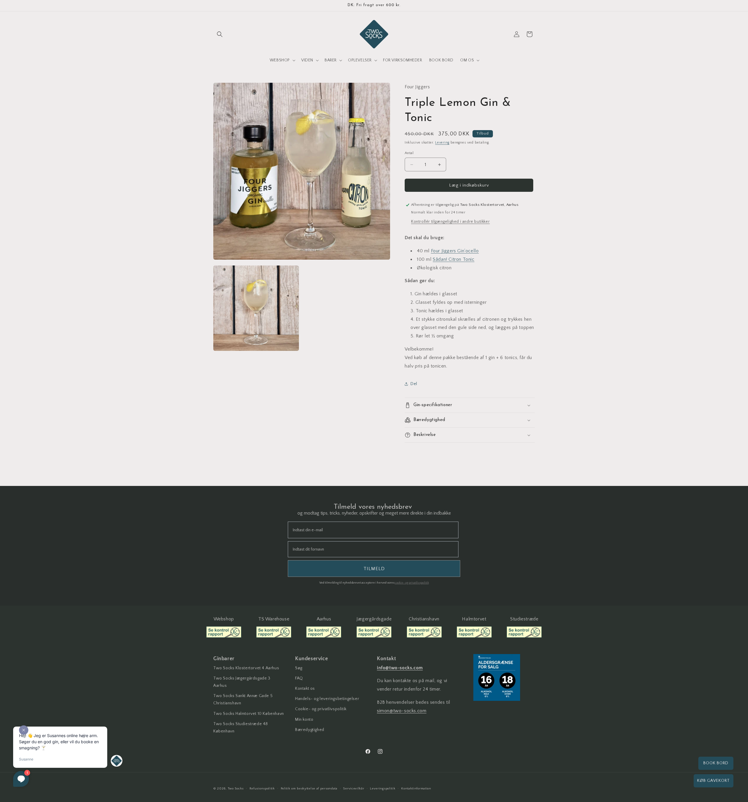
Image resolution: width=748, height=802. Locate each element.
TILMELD (425, 480)
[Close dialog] (471, 342)
